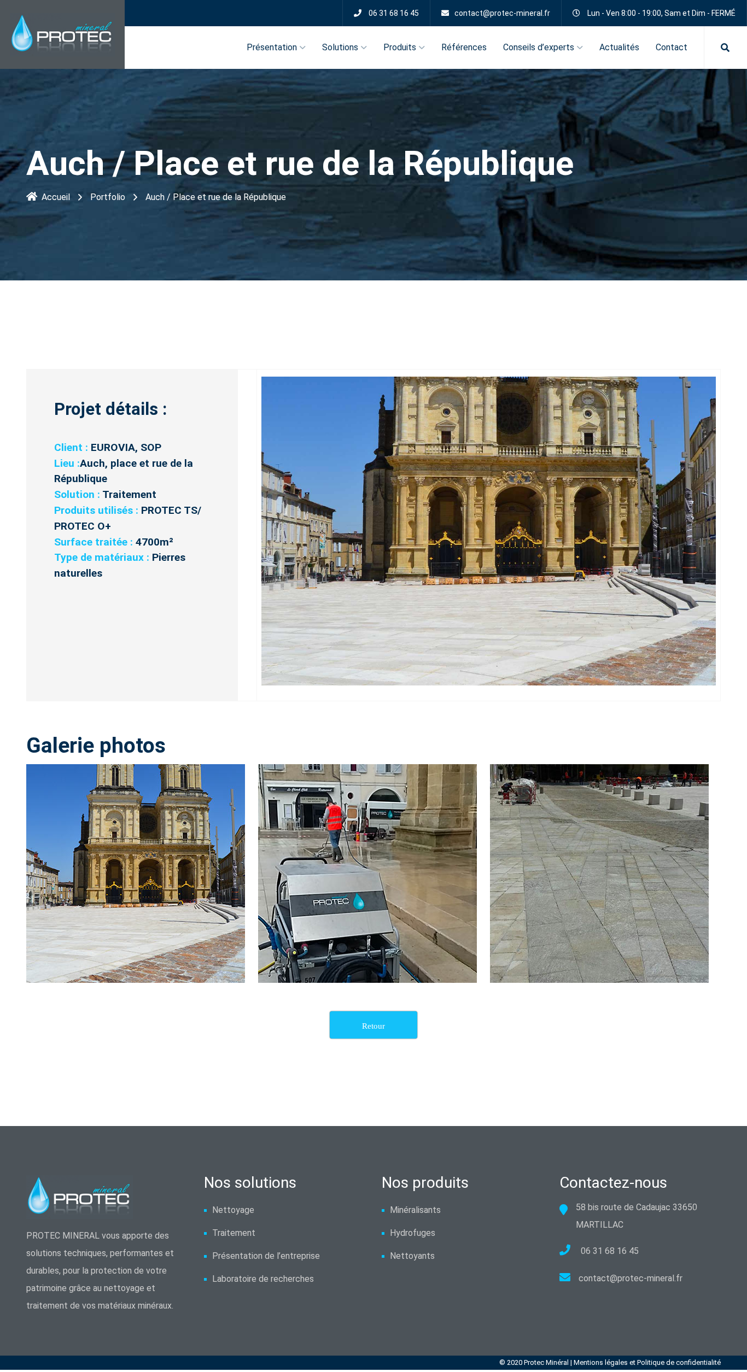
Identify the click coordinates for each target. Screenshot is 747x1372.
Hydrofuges (412, 1233)
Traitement (233, 1233)
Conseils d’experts (538, 47)
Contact (671, 47)
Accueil (56, 197)
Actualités (619, 47)
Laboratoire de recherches (263, 1279)
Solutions (340, 47)
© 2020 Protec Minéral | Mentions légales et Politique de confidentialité (610, 1362)
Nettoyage (233, 1210)
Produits (399, 47)
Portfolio (107, 197)
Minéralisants (415, 1210)
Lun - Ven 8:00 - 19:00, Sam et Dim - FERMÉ (661, 13)
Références (464, 47)
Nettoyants (412, 1256)
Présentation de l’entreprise (266, 1256)
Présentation (272, 47)
